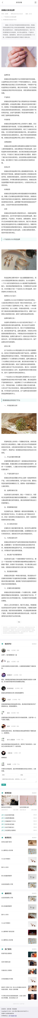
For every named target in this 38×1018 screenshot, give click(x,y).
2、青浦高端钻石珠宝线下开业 (8, 19)
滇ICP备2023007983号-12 (21, 1011)
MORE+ (34, 644)
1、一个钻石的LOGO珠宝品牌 (8, 17)
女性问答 (9, 1009)
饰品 (19, 622)
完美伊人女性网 (5, 1013)
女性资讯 (3, 1009)
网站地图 (14, 1009)
